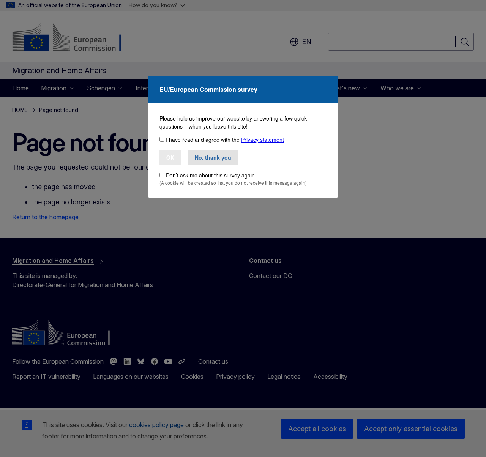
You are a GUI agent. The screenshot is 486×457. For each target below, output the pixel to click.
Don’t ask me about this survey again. (211, 175)
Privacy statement (262, 139)
